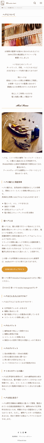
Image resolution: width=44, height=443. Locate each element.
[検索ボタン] (35, 3)
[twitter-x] (21, 433)
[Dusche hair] (8, 3)
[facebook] (18, 433)
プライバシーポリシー (25, 436)
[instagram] (23, 433)
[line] (26, 433)
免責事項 (14, 436)
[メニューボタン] (41, 3)
